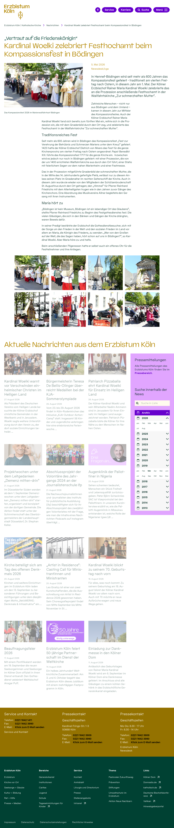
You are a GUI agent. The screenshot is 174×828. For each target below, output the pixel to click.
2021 (145, 454)
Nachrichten (52, 25)
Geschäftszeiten (73, 720)
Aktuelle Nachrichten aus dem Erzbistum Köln (79, 345)
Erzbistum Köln (12, 770)
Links (146, 770)
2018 (145, 481)
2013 (145, 507)
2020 (145, 460)
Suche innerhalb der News (151, 392)
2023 (145, 444)
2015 (145, 497)
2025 (145, 433)
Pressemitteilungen (150, 360)
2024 (145, 439)
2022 (145, 449)
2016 (145, 491)
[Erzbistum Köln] (17, 12)
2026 (145, 418)
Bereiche (44, 770)
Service (78, 770)
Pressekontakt (74, 714)
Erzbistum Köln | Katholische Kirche (22, 25)
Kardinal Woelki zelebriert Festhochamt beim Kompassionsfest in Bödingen (102, 25)
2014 (145, 502)
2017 (144, 486)
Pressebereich (143, 373)
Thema (112, 770)
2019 (145, 465)
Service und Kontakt (20, 714)
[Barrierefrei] (97, 9)
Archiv (146, 412)
